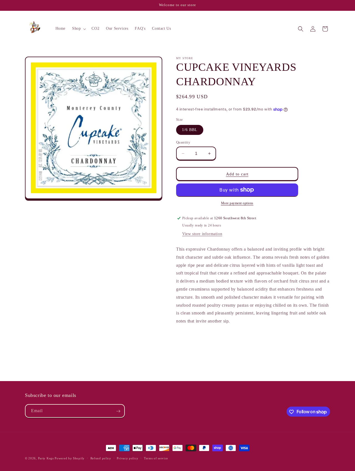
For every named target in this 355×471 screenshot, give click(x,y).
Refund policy (100, 458)
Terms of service (156, 458)
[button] (78, 28)
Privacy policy (127, 458)
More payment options (237, 203)
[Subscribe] (118, 411)
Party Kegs (46, 458)
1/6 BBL (189, 130)
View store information (202, 234)
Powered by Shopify (70, 458)
